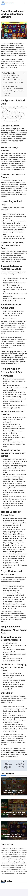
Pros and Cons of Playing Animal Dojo (13, 83)
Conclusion (6, 95)
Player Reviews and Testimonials (13, 89)
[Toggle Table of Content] (24, 73)
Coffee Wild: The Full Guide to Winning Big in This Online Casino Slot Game (13, 792)
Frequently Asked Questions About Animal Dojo (13, 92)
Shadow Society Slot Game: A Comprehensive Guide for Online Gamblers (13, 837)
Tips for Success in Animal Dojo (12, 86)
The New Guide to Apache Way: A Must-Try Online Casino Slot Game (14, 815)
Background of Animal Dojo (11, 75)
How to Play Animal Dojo (10, 77)
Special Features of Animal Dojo (12, 80)
